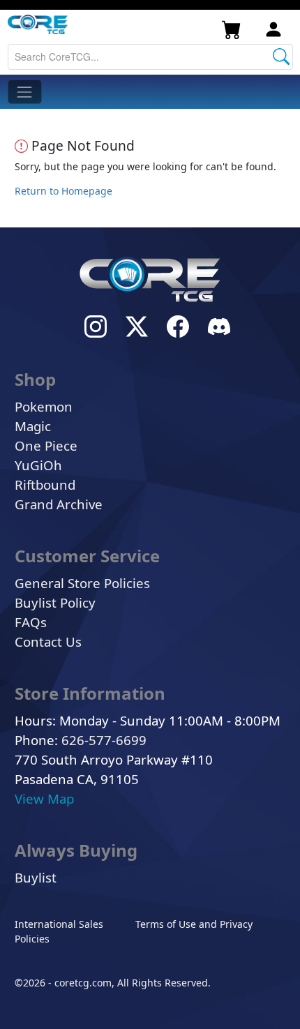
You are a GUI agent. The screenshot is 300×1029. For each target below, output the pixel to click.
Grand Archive (59, 504)
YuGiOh (38, 465)
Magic (33, 426)
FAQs (31, 622)
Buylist (36, 877)
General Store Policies (82, 583)
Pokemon (44, 406)
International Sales (59, 924)
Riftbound (45, 484)
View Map (44, 798)
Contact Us (48, 641)
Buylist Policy (55, 602)
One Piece (46, 445)
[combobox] (150, 57)
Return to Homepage (63, 190)
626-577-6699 (104, 740)
